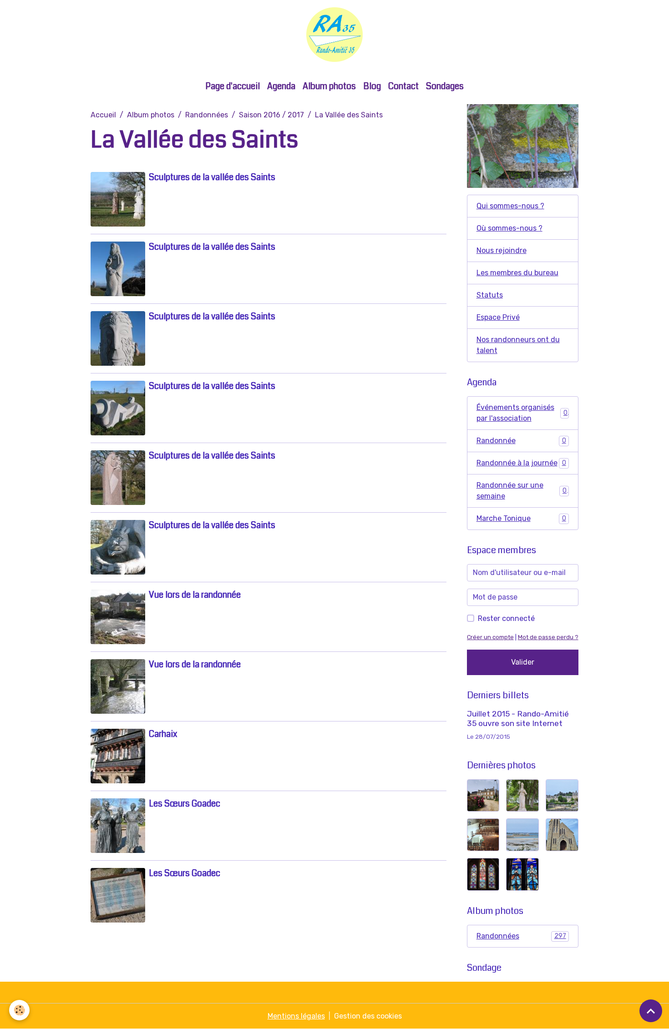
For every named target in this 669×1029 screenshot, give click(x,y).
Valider (522, 662)
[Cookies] (19, 1010)
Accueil (103, 115)
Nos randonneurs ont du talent (518, 345)
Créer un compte (490, 637)
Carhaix (163, 734)
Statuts (489, 295)
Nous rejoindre (501, 250)
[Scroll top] (650, 1010)
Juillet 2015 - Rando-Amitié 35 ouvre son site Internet (518, 718)
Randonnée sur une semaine (521, 490)
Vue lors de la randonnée (195, 595)
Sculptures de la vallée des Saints (212, 177)
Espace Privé (498, 317)
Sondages (445, 86)
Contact (403, 86)
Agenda (281, 86)
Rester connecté (506, 618)
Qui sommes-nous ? (510, 206)
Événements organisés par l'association (522, 413)
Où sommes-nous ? (509, 228)
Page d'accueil (232, 86)
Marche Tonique (521, 518)
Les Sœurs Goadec (184, 803)
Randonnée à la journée (521, 463)
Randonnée (521, 440)
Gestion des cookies (368, 1016)
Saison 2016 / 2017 (271, 115)
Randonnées (206, 115)
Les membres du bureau (517, 272)
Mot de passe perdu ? (548, 637)
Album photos (329, 86)
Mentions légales (296, 1016)
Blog (372, 86)
